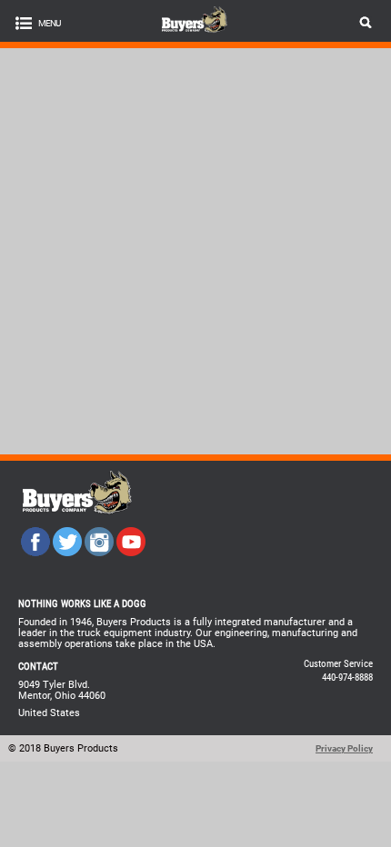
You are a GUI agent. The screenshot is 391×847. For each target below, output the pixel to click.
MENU (49, 23)
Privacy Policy (344, 748)
